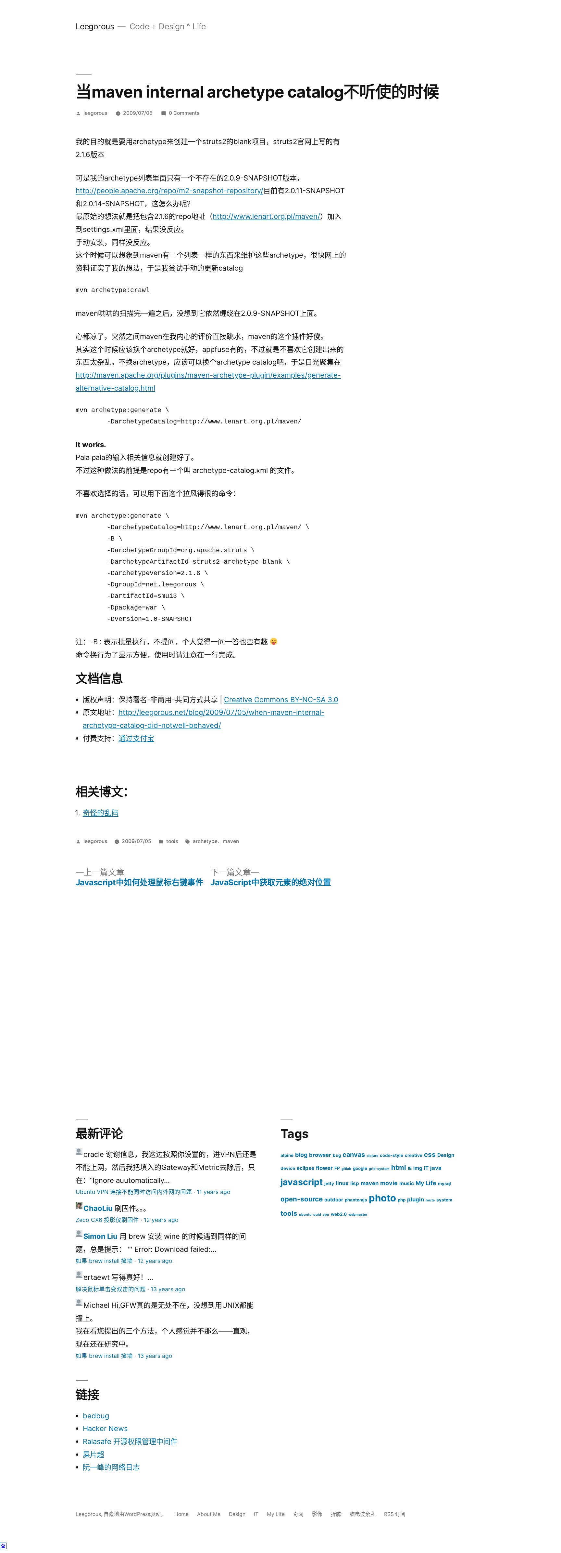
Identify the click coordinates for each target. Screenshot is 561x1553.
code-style (391, 1155)
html (398, 1167)
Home (181, 1514)
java (436, 1168)
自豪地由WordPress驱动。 (135, 1514)
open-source (301, 1199)
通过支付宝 (136, 738)
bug (337, 1155)
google (360, 1168)
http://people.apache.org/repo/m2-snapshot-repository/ (169, 190)
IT (426, 1168)
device (287, 1168)
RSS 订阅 (394, 1514)
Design (445, 1155)
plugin (415, 1199)
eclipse (305, 1168)
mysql (444, 1183)
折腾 (336, 1514)
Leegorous (95, 26)
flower (324, 1168)
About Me (208, 1514)
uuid (317, 1214)
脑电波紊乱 (363, 1514)
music (406, 1183)
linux (342, 1183)
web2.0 (339, 1214)
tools (172, 841)
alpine (286, 1155)
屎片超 (93, 1454)
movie (389, 1183)
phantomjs (356, 1199)
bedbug (96, 1416)
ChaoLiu (98, 1208)
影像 (317, 1514)
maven (231, 841)
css (430, 1154)
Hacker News (105, 1428)
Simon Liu (100, 1236)
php (401, 1199)
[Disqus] (280, 997)
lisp (354, 1183)
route (430, 1200)
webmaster (357, 1214)
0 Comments (184, 113)
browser (320, 1155)
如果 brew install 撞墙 (104, 1260)
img (417, 1168)
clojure (372, 1156)
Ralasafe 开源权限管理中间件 (130, 1441)
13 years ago (168, 1289)
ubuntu (305, 1214)
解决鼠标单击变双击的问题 (111, 1289)
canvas (354, 1154)
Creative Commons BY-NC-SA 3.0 (281, 699)
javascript (301, 1182)
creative (413, 1155)
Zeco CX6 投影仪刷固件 (107, 1219)
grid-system (379, 1169)
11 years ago (214, 1191)
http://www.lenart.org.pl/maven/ (266, 216)
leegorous (95, 113)
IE (410, 1168)
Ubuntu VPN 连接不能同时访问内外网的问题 (134, 1191)
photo (382, 1198)
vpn (326, 1214)
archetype (205, 841)
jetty (329, 1183)
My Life (426, 1183)
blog (301, 1154)
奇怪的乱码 (100, 813)
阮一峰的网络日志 (111, 1467)
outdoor (333, 1200)
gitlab (346, 1169)
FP (337, 1168)
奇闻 (298, 1514)
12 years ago (161, 1219)
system (444, 1199)
